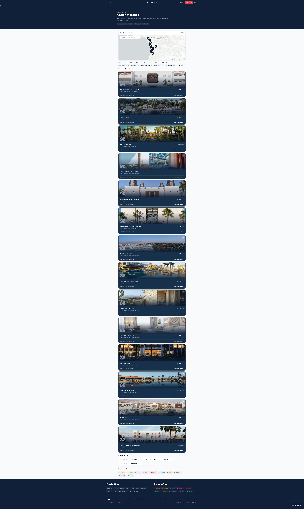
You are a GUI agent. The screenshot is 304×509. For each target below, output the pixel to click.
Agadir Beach (135, 65)
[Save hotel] (183, 73)
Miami (115, 491)
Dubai (128, 488)
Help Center (178, 502)
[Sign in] (109, 2)
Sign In (181, 2)
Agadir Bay (125, 65)
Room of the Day (151, 499)
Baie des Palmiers (171, 65)
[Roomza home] (151, 2)
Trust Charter (179, 499)
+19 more (136, 491)
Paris (116, 488)
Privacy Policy (119, 502)
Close (182, 32)
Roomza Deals (131, 499)
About (172, 499)
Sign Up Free (189, 2)
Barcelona (122, 491)
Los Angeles (135, 488)
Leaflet (169, 59)
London (122, 488)
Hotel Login (193, 499)
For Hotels (158, 499)
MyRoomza (186, 499)
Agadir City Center (159, 65)
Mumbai (129, 491)
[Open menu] (194, 2)
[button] (151, 48)
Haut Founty (181, 65)
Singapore (144, 488)
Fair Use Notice (192, 505)
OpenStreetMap (174, 59)
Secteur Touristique (146, 65)
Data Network (166, 499)
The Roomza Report (140, 499)
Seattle (109, 491)
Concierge (123, 499)
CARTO (183, 59)
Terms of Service (111, 502)
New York (109, 488)
